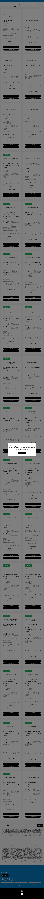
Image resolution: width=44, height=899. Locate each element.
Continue (22, 452)
